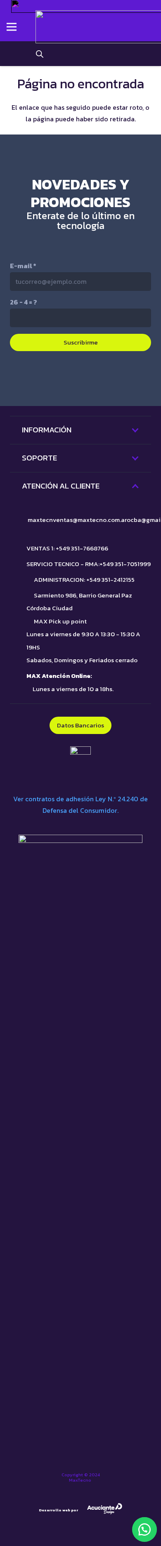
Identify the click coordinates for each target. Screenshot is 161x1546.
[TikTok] (45, 378)
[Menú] (11, 27)
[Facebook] (115, 378)
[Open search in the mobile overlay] (40, 53)
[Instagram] (80, 378)
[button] (144, 1529)
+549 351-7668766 (82, 548)
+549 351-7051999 (125, 564)
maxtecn (40, 519)
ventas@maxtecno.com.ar (90, 519)
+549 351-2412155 (110, 579)
